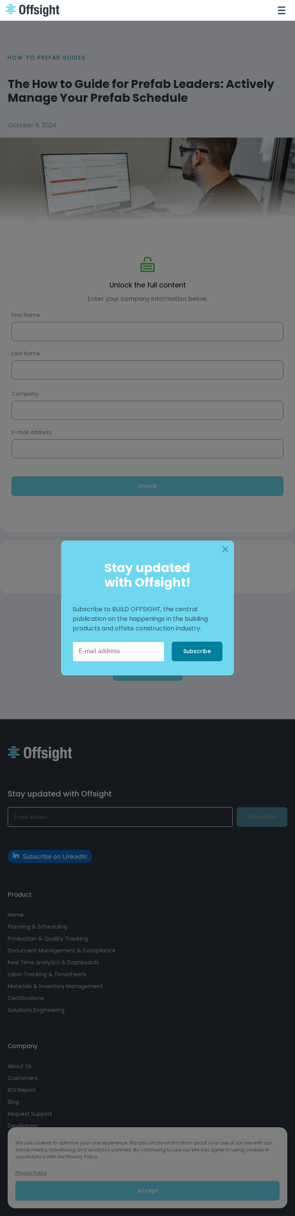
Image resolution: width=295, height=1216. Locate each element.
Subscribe (197, 651)
